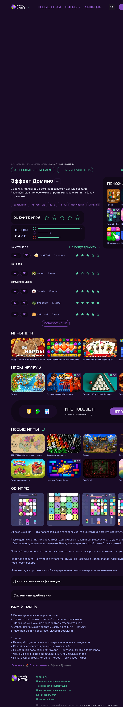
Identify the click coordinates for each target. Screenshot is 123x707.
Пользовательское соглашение (53, 681)
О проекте (42, 676)
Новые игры (49, 7)
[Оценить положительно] (15, 273)
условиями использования (61, 164)
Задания (93, 7)
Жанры (70, 7)
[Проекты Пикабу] (28, 7)
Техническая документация (51, 685)
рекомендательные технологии (100, 705)
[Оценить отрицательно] (27, 255)
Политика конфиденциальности (53, 690)
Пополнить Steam (45, 699)
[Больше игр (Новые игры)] (43, 429)
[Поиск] (112, 7)
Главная (17, 665)
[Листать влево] (10, 509)
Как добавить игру (46, 694)
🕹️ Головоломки (36, 665)
